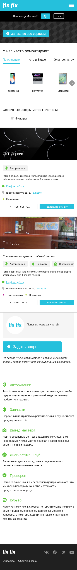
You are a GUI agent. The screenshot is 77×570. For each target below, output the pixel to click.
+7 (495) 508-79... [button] (20, 206)
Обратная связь (27, 560)
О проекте (9, 560)
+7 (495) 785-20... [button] (20, 302)
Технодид (11, 243)
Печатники (12, 199)
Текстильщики (14, 295)
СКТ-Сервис (13, 154)
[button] (19, 118)
